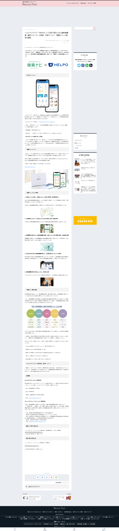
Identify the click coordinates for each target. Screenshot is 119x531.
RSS (91, 67)
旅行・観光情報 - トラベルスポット (28, 518)
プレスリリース (65, 482)
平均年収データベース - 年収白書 (51, 524)
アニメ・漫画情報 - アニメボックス (43, 517)
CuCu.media (78, 145)
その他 (76, 148)
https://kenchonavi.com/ (30, 166)
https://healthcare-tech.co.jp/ (35, 398)
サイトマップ (88, 511)
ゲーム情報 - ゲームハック (59, 517)
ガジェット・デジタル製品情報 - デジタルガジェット (67, 518)
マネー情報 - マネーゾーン (108, 517)
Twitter (79, 67)
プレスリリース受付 (92, 3)
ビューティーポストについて (73, 3)
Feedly (87, 67)
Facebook (82, 67)
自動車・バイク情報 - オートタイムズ (46, 518)
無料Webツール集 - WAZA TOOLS (67, 524)
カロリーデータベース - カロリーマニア (33, 524)
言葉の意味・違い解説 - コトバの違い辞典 (86, 524)
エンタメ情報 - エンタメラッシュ (27, 517)
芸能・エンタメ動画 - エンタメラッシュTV (90, 518)
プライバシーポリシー (48, 511)
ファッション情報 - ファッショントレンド (76, 517)
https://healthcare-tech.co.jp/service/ (47, 121)
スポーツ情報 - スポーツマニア (93, 517)
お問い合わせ (83, 3)
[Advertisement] (59, 16)
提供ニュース (78, 143)
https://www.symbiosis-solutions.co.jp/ (37, 421)
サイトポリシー (59, 511)
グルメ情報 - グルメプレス (11, 517)
